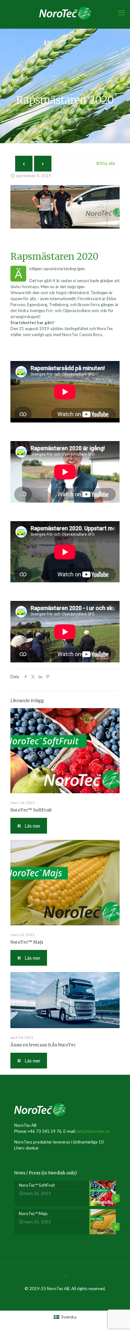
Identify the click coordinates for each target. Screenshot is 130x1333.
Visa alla (107, 163)
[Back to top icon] (65, 1276)
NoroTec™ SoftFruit (31, 810)
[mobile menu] (121, 12)
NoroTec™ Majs (26, 942)
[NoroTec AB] (65, 12)
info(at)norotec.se (93, 1131)
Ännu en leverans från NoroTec (43, 1045)
